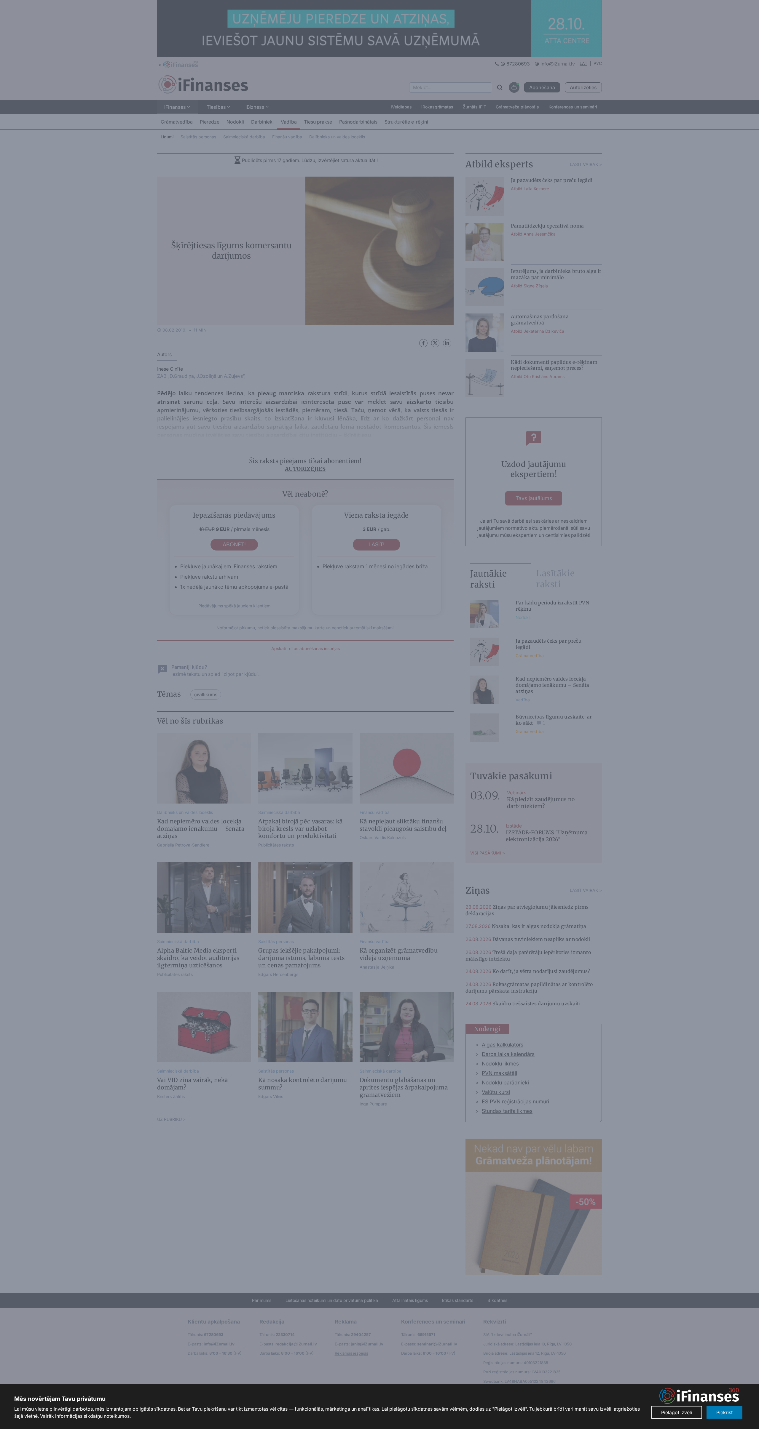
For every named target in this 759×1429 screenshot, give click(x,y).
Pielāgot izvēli (676, 1412)
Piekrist (724, 1412)
